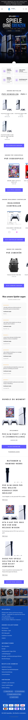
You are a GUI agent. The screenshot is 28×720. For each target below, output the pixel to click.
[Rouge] (15, 232)
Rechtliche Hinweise (6, 667)
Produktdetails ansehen (14, 451)
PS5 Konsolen (5, 628)
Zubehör (4, 638)
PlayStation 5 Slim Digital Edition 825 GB (7, 136)
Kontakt (3, 648)
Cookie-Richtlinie (6, 674)
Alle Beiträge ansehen (14, 582)
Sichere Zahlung (5, 687)
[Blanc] (9, 232)
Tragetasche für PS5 (14, 274)
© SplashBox (14, 716)
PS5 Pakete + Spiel (6, 630)
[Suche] (23, 9)
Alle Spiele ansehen (14, 190)
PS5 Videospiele (6, 633)
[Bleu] (13, 232)
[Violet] (16, 232)
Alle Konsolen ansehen (14, 145)
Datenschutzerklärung (7, 672)
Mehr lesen (5, 499)
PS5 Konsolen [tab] (10, 94)
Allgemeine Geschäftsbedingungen (10, 669)
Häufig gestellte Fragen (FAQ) (9, 651)
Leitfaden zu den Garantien (8, 682)
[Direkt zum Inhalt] (14, 63)
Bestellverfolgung (6, 658)
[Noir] (11, 232)
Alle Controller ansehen (14, 239)
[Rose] (18, 232)
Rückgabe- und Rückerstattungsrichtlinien (12, 656)
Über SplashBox (5, 646)
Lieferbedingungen (6, 653)
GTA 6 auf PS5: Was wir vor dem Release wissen (13, 525)
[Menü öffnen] (2, 9)
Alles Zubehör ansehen (14, 285)
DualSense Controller (14, 228)
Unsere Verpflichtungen (7, 685)
